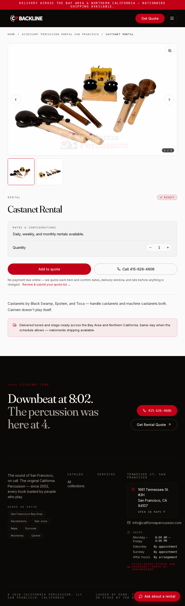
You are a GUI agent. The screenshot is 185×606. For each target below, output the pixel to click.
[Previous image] (15, 99)
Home (11, 34)
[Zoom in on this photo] (169, 50)
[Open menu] (172, 18)
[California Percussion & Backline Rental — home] (27, 18)
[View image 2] (49, 171)
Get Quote (150, 18)
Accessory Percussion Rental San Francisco (60, 34)
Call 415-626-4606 (138, 269)
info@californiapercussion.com (156, 523)
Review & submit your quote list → (46, 284)
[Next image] (169, 99)
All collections (76, 484)
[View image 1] (21, 171)
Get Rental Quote (151, 425)
